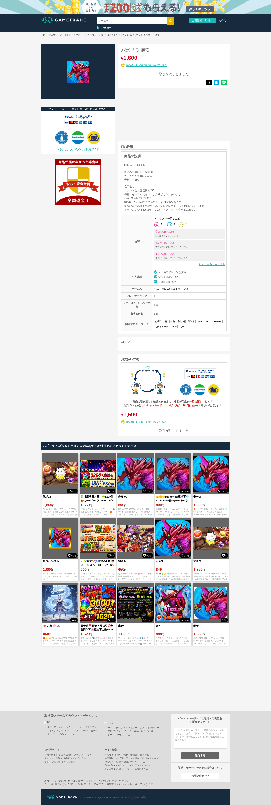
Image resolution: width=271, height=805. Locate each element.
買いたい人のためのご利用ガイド (79, 149)
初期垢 (181, 321)
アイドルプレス (143, 765)
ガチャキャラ (161, 326)
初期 (172, 321)
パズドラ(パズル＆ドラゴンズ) (171, 288)
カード (67, 730)
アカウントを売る (83, 755)
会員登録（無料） (202, 20)
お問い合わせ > (200, 775)
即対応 (191, 321)
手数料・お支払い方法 (75, 758)
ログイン (222, 20)
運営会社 (109, 755)
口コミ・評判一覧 (135, 758)
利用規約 (134, 755)
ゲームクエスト (126, 765)
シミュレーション (75, 727)
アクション (59, 727)
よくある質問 (68, 762)
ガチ (182, 326)
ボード (50, 734)
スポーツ (85, 730)
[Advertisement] (145, 114)
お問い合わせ (121, 755)
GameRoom (111, 765)
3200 (174, 326)
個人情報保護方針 (124, 762)
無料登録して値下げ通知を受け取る (146, 65)
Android (218, 321)
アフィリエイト (142, 762)
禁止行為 (144, 755)
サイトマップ (151, 758)
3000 (207, 321)
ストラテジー (92, 727)
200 (200, 321)
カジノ (71, 734)
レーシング (61, 734)
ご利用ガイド (109, 27)
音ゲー (94, 730)
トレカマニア (111, 769)
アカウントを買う (53, 758)
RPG (49, 727)
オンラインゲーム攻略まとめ (133, 769)
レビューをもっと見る (212, 264)
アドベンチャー (55, 730)
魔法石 (158, 321)
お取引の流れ (65, 755)
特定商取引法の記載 (114, 758)
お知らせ (109, 762)
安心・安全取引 (52, 762)
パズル (75, 730)
